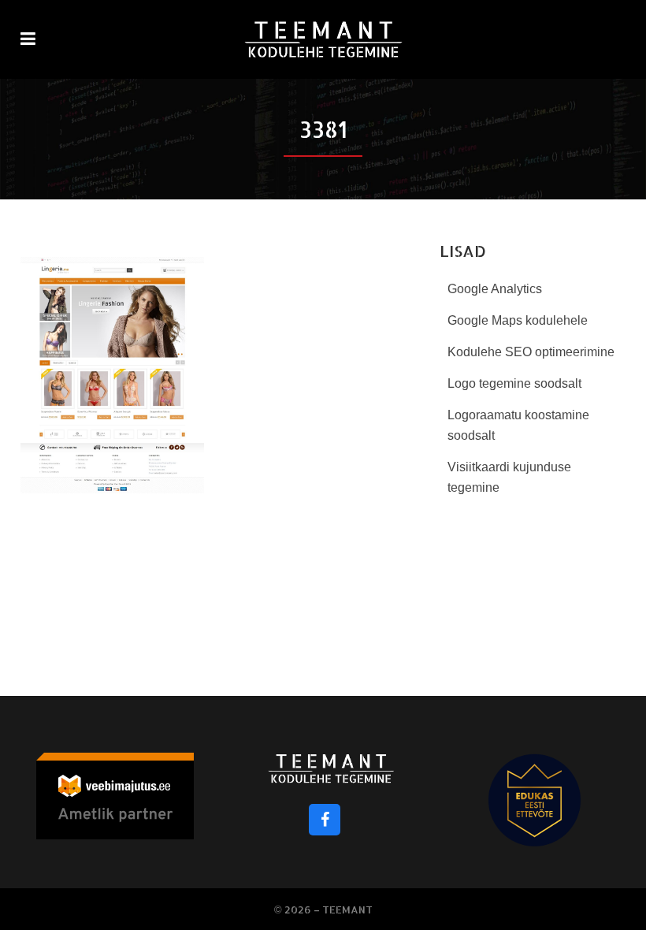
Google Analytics (494, 289)
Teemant (347, 909)
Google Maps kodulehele (517, 320)
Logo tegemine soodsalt (514, 383)
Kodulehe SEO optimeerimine (530, 352)
